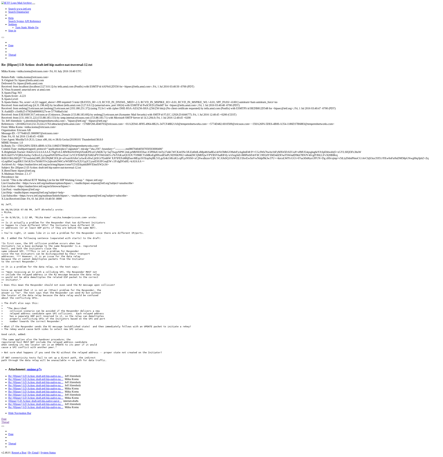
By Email (33, 452)
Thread (12, 54)
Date (10, 45)
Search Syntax (16, 21)
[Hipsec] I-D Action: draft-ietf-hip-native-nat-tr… (35, 401)
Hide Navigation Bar (19, 413)
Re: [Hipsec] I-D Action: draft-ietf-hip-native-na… (35, 376)
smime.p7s (34, 369)
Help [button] (11, 18)
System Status (48, 452)
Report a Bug (19, 452)
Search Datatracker (18, 11)
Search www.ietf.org (19, 8)
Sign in (12, 30)
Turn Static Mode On (26, 27)
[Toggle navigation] (33, 3)
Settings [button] (12, 24)
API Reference (33, 21)
